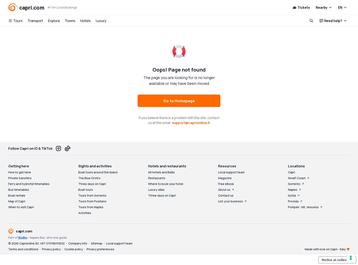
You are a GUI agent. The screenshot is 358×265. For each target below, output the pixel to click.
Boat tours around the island (97, 172)
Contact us (225, 195)
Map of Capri (16, 201)
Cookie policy (73, 249)
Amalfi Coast (297, 178)
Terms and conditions (23, 249)
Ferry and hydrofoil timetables (29, 184)
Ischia (292, 195)
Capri (291, 172)
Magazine (225, 178)
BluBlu (22, 237)
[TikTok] (67, 148)
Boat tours (85, 190)
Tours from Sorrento (92, 195)
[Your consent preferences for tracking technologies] (351, 258)
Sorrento (294, 184)
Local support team (231, 172)
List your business (230, 201)
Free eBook (226, 184)
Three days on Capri (92, 184)
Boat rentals (16, 195)
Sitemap (96, 243)
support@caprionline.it (191, 122)
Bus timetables (18, 190)
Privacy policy (51, 249)
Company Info (77, 243)
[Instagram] (58, 148)
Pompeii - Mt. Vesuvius (303, 207)
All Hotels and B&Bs (161, 172)
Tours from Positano (92, 201)
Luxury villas (156, 190)
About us (224, 190)
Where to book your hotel (165, 184)
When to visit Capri (21, 207)
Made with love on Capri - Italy (325, 249)
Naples (292, 190)
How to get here (19, 172)
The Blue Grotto (89, 178)
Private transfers (19, 178)
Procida (293, 201)
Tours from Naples (90, 207)
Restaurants (156, 178)
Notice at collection (337, 260)
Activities (84, 213)
